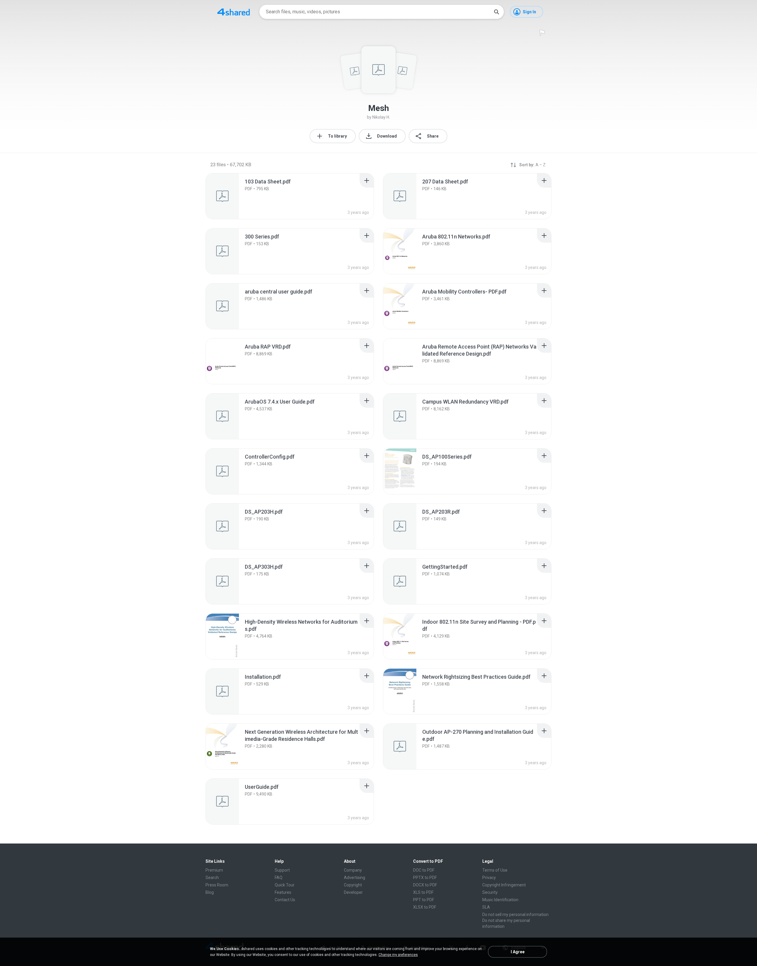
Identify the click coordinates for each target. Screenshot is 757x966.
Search (212, 877)
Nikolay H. (381, 117)
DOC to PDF (423, 870)
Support (282, 870)
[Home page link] (233, 12)
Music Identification (500, 899)
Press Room (217, 885)
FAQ (278, 877)
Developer (353, 892)
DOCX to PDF (425, 885)
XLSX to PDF (424, 907)
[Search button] (496, 12)
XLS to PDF (423, 892)
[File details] (229, 196)
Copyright (353, 885)
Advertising (354, 877)
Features (283, 892)
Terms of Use (494, 870)
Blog (210, 892)
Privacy (489, 877)
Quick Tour (285, 885)
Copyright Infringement (504, 885)
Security (490, 892)
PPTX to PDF (425, 877)
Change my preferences (398, 955)
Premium (214, 870)
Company (353, 870)
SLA (486, 907)
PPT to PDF (423, 899)
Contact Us (285, 899)
